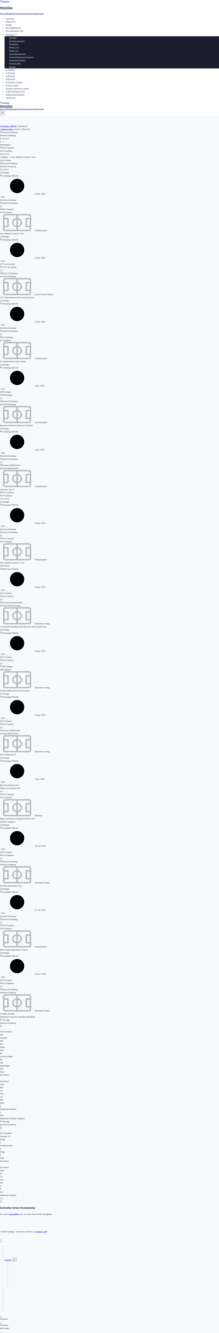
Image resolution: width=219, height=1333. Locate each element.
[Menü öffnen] (2, 113)
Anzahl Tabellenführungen (17, 54)
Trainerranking (13, 44)
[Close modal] (1, 1316)
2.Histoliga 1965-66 (8, 126)
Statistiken (8, 1260)
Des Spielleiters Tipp (14, 31)
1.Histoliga (10, 70)
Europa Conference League (17, 88)
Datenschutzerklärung (15, 95)
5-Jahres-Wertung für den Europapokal (21, 57)
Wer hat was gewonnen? (17, 41)
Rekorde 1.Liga (14, 47)
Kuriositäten (13, 38)
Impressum (10, 98)
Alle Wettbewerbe (13, 28)
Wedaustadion (7, 129)
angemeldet (14, 1214)
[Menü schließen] (0, 1241)
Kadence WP (41, 1232)
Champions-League (14, 82)
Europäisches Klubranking (17, 60)
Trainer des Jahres (15, 63)
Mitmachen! (11, 22)
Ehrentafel (12, 67)
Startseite (10, 19)
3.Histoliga (10, 76)
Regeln (9, 25)
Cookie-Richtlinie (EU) (15, 92)
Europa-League (12, 85)
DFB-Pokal (10, 79)
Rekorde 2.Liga (14, 51)
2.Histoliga (10, 73)
